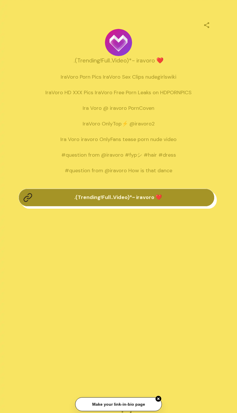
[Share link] (206, 24)
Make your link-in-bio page (118, 404)
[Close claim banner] (158, 399)
